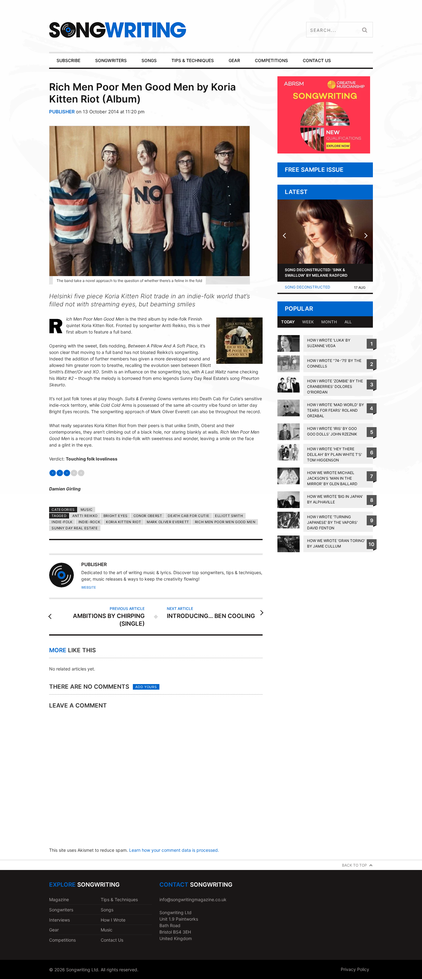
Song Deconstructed (307, 287)
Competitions (62, 940)
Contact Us (112, 940)
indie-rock (89, 522)
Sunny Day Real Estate (75, 528)
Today (288, 321)
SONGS (149, 60)
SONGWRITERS (111, 60)
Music (87, 509)
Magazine (59, 899)
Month (329, 321)
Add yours (146, 687)
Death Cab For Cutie (188, 516)
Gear (54, 929)
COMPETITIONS (271, 60)
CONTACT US (317, 60)
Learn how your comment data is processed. (174, 850)
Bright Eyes (115, 516)
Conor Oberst (147, 516)
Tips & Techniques (119, 899)
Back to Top (354, 865)
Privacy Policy (355, 969)
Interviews (59, 919)
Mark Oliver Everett (168, 522)
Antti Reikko (85, 516)
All (348, 321)
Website (88, 587)
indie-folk (62, 522)
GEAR (234, 60)
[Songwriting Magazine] (154, 30)
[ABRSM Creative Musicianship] (323, 151)
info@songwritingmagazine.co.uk (192, 899)
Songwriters (61, 909)
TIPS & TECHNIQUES (192, 60)
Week (308, 321)
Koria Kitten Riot (123, 522)
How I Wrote (113, 919)
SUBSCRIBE (68, 60)
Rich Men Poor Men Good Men (225, 522)
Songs (107, 909)
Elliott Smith (229, 516)
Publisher (62, 112)
